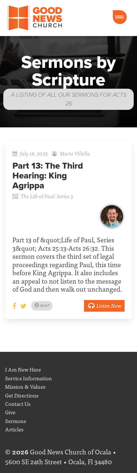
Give (10, 412)
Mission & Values (25, 386)
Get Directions (21, 395)
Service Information (28, 378)
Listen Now (108, 305)
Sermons (15, 420)
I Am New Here (23, 369)
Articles (14, 429)
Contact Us (17, 403)
